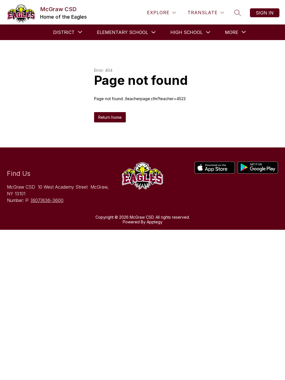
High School (186, 32)
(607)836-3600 (47, 200)
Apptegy (155, 221)
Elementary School (122, 32)
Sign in (265, 13)
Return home (110, 117)
